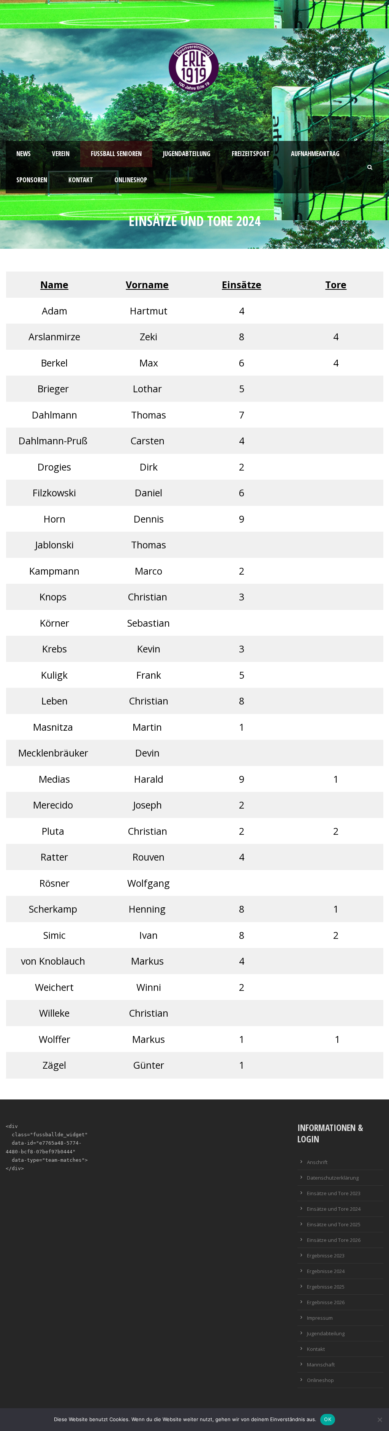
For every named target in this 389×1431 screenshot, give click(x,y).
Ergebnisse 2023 (326, 1255)
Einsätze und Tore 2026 (334, 1240)
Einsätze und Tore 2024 (334, 1208)
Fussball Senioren (116, 153)
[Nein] (379, 1419)
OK (327, 1419)
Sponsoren (31, 179)
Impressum (320, 1317)
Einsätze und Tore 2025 (334, 1224)
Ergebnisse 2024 (326, 1271)
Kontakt (80, 179)
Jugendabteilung (186, 153)
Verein (61, 153)
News (23, 153)
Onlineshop (130, 179)
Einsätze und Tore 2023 (334, 1193)
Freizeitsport (251, 153)
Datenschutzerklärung (333, 1177)
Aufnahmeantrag (315, 153)
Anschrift (317, 1162)
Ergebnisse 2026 (326, 1302)
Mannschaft (321, 1364)
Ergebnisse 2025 (326, 1286)
